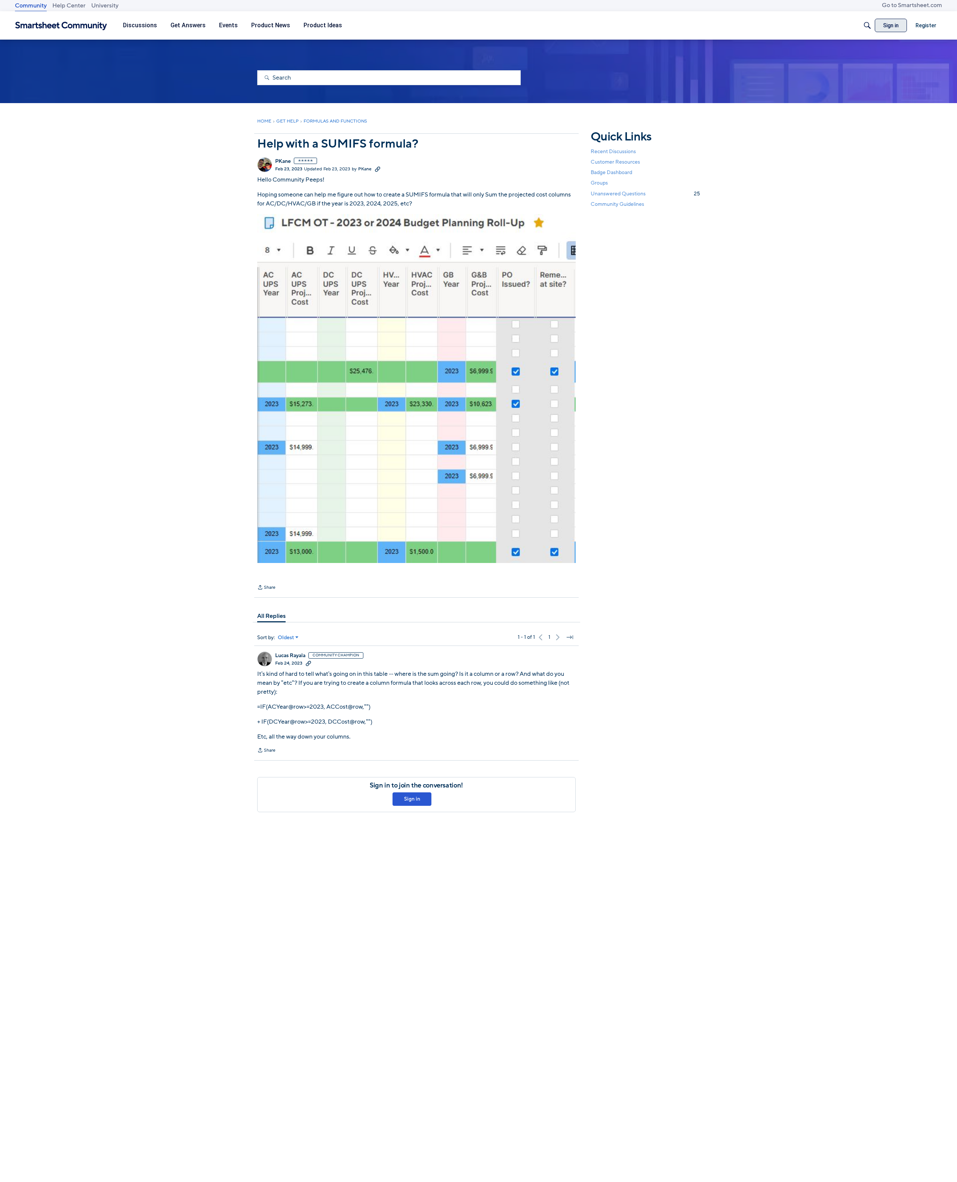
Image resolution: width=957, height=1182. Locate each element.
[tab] (271, 616)
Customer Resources (615, 161)
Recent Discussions (613, 151)
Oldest (286, 637)
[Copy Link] (377, 168)
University (105, 5)
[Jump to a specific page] (570, 637)
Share (266, 588)
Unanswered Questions (645, 193)
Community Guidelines (617, 204)
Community (31, 5)
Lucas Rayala (290, 655)
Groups (599, 183)
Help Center (69, 5)
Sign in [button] (412, 798)
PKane (283, 161)
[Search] (867, 25)
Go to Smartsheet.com (912, 5)
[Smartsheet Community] (61, 26)
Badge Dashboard (611, 172)
